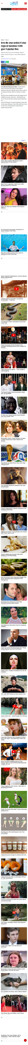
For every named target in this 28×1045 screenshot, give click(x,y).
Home (2, 39)
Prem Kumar (5, 58)
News (7, 39)
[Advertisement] (14, 25)
